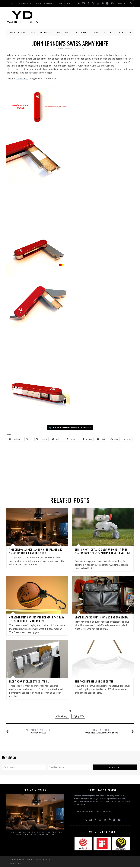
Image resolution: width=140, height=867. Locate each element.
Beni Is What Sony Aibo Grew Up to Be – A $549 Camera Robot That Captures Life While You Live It (102, 553)
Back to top (15, 863)
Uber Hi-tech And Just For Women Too (101, 731)
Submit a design (44, 3)
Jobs (69, 3)
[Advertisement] (86, 17)
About (11, 3)
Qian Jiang (21, 78)
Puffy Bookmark (38, 731)
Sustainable (82, 32)
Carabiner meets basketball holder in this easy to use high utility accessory (36, 619)
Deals (97, 32)
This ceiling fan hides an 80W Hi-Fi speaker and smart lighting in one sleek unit (35, 551)
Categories (25, 3)
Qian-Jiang (61, 716)
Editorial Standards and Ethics (86, 811)
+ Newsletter (124, 32)
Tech (32, 32)
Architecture (64, 32)
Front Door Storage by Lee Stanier (29, 681)
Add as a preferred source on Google (72, 427)
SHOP (59, 3)
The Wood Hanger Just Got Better (94, 681)
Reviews (108, 32)
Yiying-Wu (78, 716)
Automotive (46, 32)
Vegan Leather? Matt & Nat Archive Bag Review (101, 617)
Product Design (17, 32)
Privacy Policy (106, 811)
